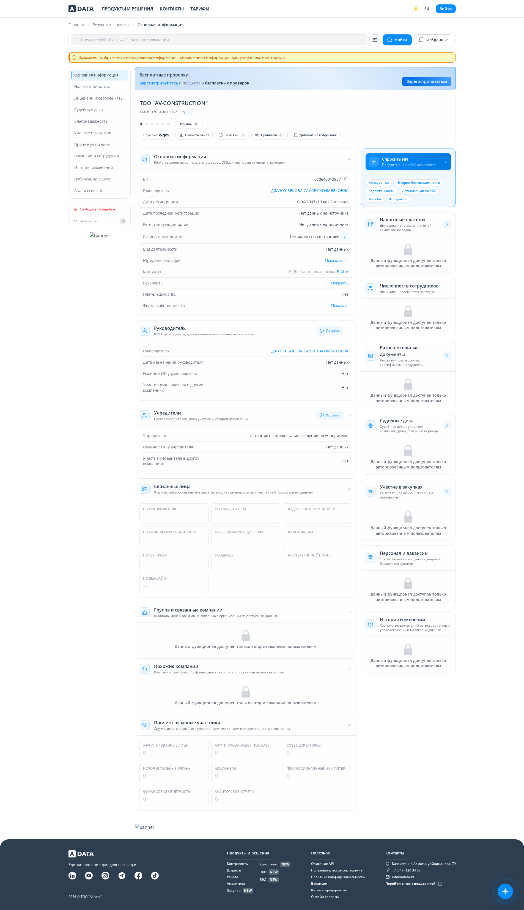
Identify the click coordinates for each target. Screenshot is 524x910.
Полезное (320, 853)
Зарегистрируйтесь (158, 83)
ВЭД (263, 880)
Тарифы (200, 9)
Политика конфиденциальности (338, 877)
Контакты (172, 9)
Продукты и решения (127, 9)
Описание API (322, 864)
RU (426, 8)
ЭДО (263, 872)
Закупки (234, 891)
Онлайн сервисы (325, 897)
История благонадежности (418, 182)
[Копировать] (182, 112)
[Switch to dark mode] (415, 8)
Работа (232, 877)
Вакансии (319, 883)
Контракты (398, 199)
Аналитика (236, 883)
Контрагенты (237, 864)
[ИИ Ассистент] (505, 891)
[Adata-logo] (81, 8)
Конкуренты (379, 182)
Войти (446, 8)
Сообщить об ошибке (97, 209)
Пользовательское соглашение (337, 870)
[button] (245, 159)
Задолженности (381, 190)
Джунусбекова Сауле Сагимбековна (310, 190)
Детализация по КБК (419, 190)
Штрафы (234, 870)
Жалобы (375, 199)
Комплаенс (269, 864)
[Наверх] (512, 800)
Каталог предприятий (329, 890)
